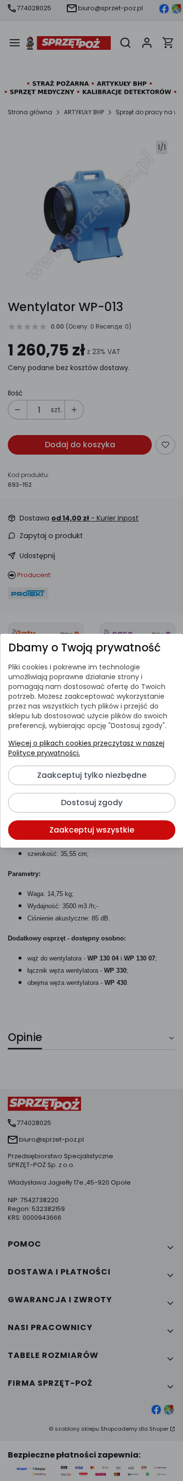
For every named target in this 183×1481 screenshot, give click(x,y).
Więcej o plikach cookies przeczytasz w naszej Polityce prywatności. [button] (86, 748)
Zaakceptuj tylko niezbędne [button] (91, 775)
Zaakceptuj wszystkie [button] (91, 829)
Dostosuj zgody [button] (91, 802)
